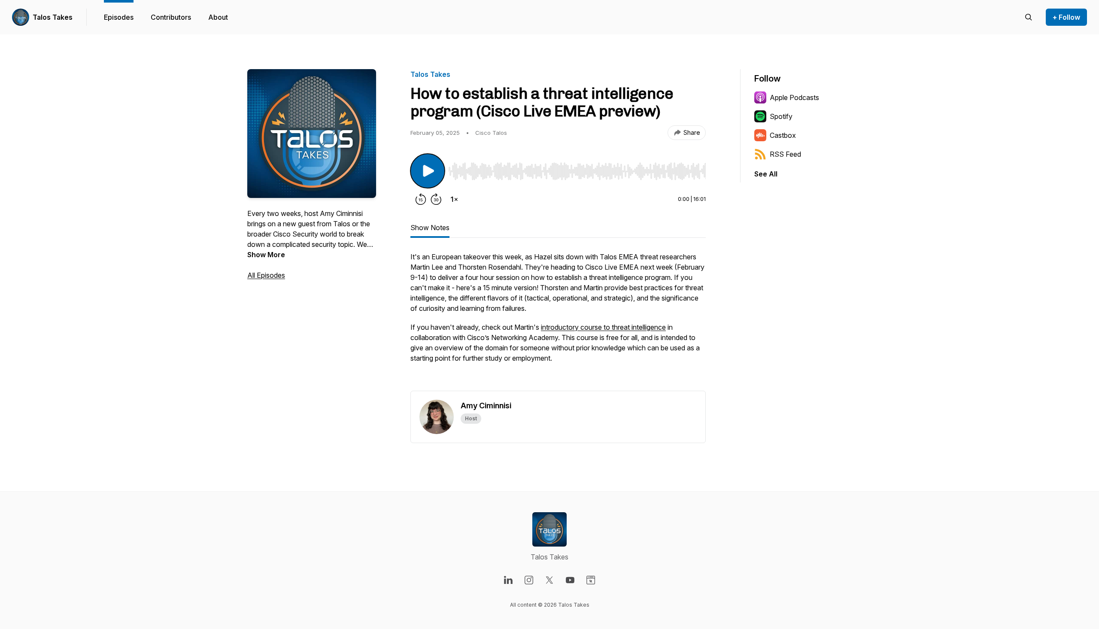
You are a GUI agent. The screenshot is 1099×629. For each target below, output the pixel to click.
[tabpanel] (558, 321)
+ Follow (1066, 17)
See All (765, 174)
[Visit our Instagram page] (529, 580)
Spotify (781, 116)
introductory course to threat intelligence (603, 327)
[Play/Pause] (427, 171)
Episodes (119, 17)
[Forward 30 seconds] (436, 199)
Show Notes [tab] (429, 227)
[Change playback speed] (454, 199)
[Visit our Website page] (590, 580)
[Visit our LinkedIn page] (508, 580)
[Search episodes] (1028, 17)
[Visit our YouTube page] (570, 580)
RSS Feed (785, 154)
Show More (266, 254)
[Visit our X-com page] (549, 580)
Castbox (783, 135)
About (218, 17)
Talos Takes (53, 17)
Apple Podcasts (794, 97)
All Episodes (266, 275)
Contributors (171, 17)
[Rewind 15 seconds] (421, 199)
